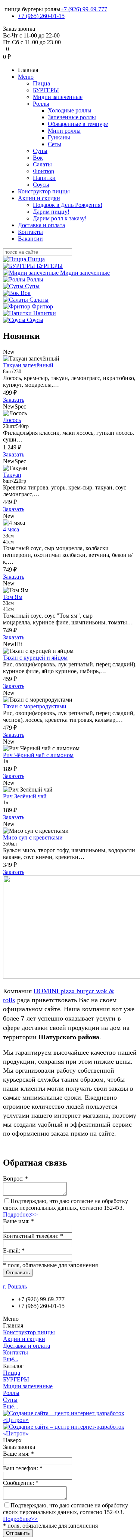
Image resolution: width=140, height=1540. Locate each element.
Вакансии (30, 238)
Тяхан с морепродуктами (34, 706)
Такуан (12, 474)
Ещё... (10, 1359)
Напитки (44, 178)
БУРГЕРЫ (46, 90)
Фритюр (43, 171)
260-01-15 (41, 16)
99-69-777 (83, 9)
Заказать (13, 400)
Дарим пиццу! (51, 211)
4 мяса (11, 529)
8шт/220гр (14, 481)
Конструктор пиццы (44, 191)
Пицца (41, 83)
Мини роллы (64, 130)
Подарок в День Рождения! (67, 205)
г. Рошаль (15, 1286)
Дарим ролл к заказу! (60, 218)
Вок (38, 157)
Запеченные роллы (72, 117)
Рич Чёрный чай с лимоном (38, 755)
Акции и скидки (39, 198)
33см (8, 536)
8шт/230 (12, 371)
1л (5, 761)
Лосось (12, 420)
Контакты (30, 232)
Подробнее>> (20, 1214)
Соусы (41, 184)
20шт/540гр (16, 426)
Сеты (54, 144)
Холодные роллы (69, 110)
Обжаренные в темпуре (78, 124)
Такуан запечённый (28, 365)
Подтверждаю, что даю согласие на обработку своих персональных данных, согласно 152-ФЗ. (65, 1208)
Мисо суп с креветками (33, 837)
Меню (26, 76)
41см (8, 542)
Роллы (41, 103)
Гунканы (59, 137)
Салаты (42, 164)
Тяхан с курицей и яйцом (35, 657)
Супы (40, 151)
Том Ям (12, 597)
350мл (10, 844)
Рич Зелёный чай (25, 796)
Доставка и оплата (41, 225)
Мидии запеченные (58, 97)
